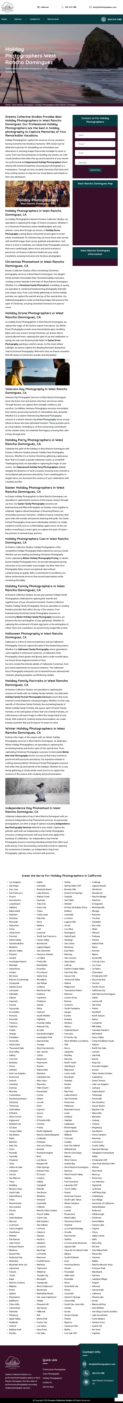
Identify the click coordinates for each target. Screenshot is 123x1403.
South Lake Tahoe (72, 1199)
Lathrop (68, 965)
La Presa (41, 1228)
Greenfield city (71, 1286)
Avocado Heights (100, 1066)
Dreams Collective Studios (60, 1400)
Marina (67, 1156)
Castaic (68, 1308)
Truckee (96, 918)
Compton (13, 1171)
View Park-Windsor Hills (103, 1163)
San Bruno (41, 1192)
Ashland (68, 1116)
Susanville (97, 958)
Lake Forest (14, 1243)
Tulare (40, 911)
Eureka (67, 1015)
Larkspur (96, 1088)
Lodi (39, 929)
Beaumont (42, 1059)
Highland (41, 1019)
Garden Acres (98, 1322)
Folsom (12, 1272)
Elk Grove (13, 976)
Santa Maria (14, 1109)
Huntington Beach (17, 961)
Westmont (42, 1290)
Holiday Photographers (52, 1378)
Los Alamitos (98, 1181)
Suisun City (69, 976)
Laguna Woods (99, 885)
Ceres (40, 1116)
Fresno (12, 896)
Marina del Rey (99, 1304)
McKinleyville (98, 907)
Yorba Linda (42, 914)
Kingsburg (97, 1127)
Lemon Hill (97, 1001)
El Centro (41, 1174)
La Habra (41, 958)
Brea (39, 1156)
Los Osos (96, 965)
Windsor (68, 1023)
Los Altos (68, 929)
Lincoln (40, 1102)
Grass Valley (98, 1037)
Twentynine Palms (73, 990)
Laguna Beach (71, 1131)
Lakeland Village (99, 1279)
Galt (66, 1044)
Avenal (95, 1070)
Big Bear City (98, 1109)
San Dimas (42, 1308)
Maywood (69, 1070)
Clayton (95, 1228)
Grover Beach (98, 1106)
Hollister (41, 1207)
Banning (68, 954)
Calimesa (96, 1293)
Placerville (97, 1254)
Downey (13, 1088)
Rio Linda (96, 925)
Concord (13, 1059)
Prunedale (69, 1272)
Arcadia (40, 1030)
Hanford (41, 1012)
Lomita (67, 1210)
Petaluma (41, 1001)
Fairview (96, 1275)
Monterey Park (44, 990)
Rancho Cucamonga (18, 979)
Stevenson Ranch (72, 1221)
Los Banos (42, 1160)
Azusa (40, 1113)
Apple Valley (15, 1318)
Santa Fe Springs (72, 1297)
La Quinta (41, 1246)
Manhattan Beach (45, 1293)
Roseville (13, 1019)
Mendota (96, 1116)
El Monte (13, 1113)
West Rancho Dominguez (22, 105)
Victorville (13, 1041)
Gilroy (39, 1008)
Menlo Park (42, 1318)
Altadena (41, 1196)
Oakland (13, 907)
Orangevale (42, 1282)
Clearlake (96, 922)
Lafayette (68, 1051)
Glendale (13, 965)
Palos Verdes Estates (102, 1073)
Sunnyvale (14, 1008)
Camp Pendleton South (103, 1041)
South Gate (14, 1192)
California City (98, 990)
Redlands (13, 1322)
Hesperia (13, 1160)
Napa (11, 1279)
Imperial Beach (71, 1030)
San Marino (97, 1131)
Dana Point (42, 1329)
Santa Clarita (15, 940)
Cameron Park (71, 1326)
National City (43, 1026)
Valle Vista (69, 1275)
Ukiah (94, 929)
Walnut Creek (43, 896)
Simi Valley (14, 1051)
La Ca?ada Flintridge (73, 1228)
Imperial (68, 1225)
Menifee (13, 1142)
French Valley (43, 1214)
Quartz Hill (97, 1326)
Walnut (67, 983)
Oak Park (96, 1055)
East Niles (69, 950)
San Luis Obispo (44, 1145)
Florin (39, 1106)
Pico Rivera (42, 972)
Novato (40, 1066)
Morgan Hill (42, 1163)
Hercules (68, 1033)
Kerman (95, 950)
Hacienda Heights (45, 1033)
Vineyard (41, 1199)
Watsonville (42, 1070)
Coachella (41, 1203)
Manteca (13, 1250)
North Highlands (44, 1131)
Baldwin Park (15, 1329)
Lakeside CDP (70, 1185)
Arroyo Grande (71, 1315)
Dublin (40, 882)
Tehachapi (97, 1095)
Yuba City (41, 904)
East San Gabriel (72, 1145)
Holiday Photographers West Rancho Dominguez (55, 105)
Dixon (67, 1282)
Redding (13, 1185)
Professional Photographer (54, 1369)
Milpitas (13, 1286)
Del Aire (95, 1246)
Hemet (12, 1210)
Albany (67, 1254)
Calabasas (69, 1124)
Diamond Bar (43, 1041)
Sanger (67, 1012)
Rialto (11, 1138)
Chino (12, 1199)
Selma (67, 1088)
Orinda (67, 1268)
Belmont (68, 994)
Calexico (41, 1232)
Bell (38, 1315)
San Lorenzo (70, 958)
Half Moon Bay (99, 1192)
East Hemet (70, 1235)
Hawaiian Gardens (100, 1030)
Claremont (42, 1268)
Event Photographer (51, 1374)
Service (17, 19)
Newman (96, 1138)
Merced (12, 1221)
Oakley (40, 1181)
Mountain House (72, 1109)
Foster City (42, 1322)
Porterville (41, 961)
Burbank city (15, 1124)
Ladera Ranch (70, 1095)
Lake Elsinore (43, 893)
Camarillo (41, 885)
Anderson (96, 1210)
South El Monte (71, 1257)
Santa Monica (15, 1196)
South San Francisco (46, 936)
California (45, 7)
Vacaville (13, 1156)
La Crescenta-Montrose (75, 1243)
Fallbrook (41, 1311)
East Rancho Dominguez (103, 994)
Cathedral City (43, 1077)
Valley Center (98, 1235)
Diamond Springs (100, 1149)
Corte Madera (98, 1318)
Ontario (12, 972)
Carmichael (14, 1308)
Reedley (68, 1055)
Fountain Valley (44, 1023)
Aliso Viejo (42, 1080)
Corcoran (68, 1138)
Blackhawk (97, 1272)
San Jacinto (42, 1051)
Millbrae (68, 1134)
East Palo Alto (70, 972)
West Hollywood (44, 1286)
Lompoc (41, 1178)
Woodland (41, 979)
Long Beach (14, 904)
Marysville (97, 1113)
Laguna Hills (70, 922)
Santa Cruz (42, 976)
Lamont (95, 1051)
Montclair (41, 1250)
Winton (95, 1167)
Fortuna (95, 1124)
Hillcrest (96, 1286)
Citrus (95, 1232)
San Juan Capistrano (46, 1297)
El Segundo (97, 904)
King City (96, 1062)
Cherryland (97, 972)
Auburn (95, 1044)
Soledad (68, 1080)
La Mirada (41, 1138)
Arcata (67, 1311)
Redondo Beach (44, 889)
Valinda (67, 1178)
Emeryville (97, 1098)
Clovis (12, 1066)
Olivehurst (97, 889)
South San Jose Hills (74, 1304)
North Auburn (98, 1015)
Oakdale (68, 1120)
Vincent (95, 983)
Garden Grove (15, 987)
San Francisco (16, 893)
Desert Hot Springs (73, 893)
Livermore (14, 1225)
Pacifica (40, 1239)
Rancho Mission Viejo (102, 1264)
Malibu (95, 1261)
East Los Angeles (17, 1073)
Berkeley (13, 1062)
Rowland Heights (45, 1153)
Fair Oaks (41, 1333)
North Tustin (70, 1062)
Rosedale (68, 1279)
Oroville (67, 1232)
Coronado (69, 1293)
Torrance (13, 1023)
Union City (41, 907)
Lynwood (41, 932)
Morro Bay (97, 1243)
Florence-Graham (45, 954)
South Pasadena (72, 1008)
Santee (40, 1005)
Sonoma (96, 1257)
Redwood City (15, 1257)
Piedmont (96, 1217)
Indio (11, 1214)
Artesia (95, 940)
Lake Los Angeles (100, 1084)
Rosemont (69, 1102)
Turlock (12, 1326)
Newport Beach (16, 1246)
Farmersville (98, 1290)
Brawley (68, 1019)
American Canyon (72, 1196)
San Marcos (14, 1178)
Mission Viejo (15, 1189)
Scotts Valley (98, 1145)
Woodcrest (97, 893)
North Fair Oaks (99, 1048)
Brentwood (42, 943)
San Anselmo (98, 1102)
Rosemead (42, 1091)
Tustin (12, 1275)
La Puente (41, 1254)
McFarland (97, 1033)
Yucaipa (40, 1044)
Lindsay (95, 1120)
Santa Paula (69, 936)
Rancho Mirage (99, 896)
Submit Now (95, 170)
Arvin (66, 1261)
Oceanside (14, 983)
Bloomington (70, 1127)
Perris (12, 1290)
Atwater (68, 904)
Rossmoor (97, 1178)
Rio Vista (96, 1329)
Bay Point (68, 1091)
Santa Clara (14, 1044)
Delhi (94, 1239)
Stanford (96, 900)
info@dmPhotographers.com (105, 7)
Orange (12, 1033)
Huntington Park (44, 1037)
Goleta (67, 882)
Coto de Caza (98, 961)
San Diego (14, 885)
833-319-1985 (70, 7)
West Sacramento (45, 1048)
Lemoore (68, 1005)
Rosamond (69, 1214)
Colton (40, 1055)
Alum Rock (97, 1171)
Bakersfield (14, 911)
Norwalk (13, 1153)
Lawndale (68, 914)
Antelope (41, 1142)
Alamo (95, 1019)
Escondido (14, 1012)
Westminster (15, 1203)
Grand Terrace (98, 1080)
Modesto (13, 947)
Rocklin (12, 1333)
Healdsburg (97, 1196)
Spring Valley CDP (72, 885)
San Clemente (43, 950)
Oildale (40, 1300)
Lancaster (14, 990)
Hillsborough (98, 1214)
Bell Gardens (43, 1221)
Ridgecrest (69, 987)
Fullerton (13, 1026)
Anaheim (13, 914)
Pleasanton (14, 1297)
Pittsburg (13, 1315)
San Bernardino (16, 943)
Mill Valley (96, 1026)
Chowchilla (69, 1300)
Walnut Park (97, 943)
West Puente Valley (73, 1174)
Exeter (95, 1300)
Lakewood (14, 1268)
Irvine (11, 929)
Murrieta (13, 1091)
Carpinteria (97, 1077)
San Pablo (69, 900)
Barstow (68, 1059)
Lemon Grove (70, 997)
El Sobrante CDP (99, 976)
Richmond (14, 1077)
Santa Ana (14, 925)
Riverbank (69, 1077)
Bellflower (14, 1300)
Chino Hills (14, 1304)
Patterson (69, 1106)
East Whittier (98, 1308)
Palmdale (13, 994)
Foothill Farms (43, 1261)
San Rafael (42, 983)
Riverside (13, 922)
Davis (39, 922)
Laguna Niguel (43, 947)
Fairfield (13, 1070)
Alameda (13, 1311)
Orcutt (67, 925)
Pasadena (13, 1037)
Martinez (41, 1264)
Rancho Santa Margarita (48, 1134)
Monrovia (41, 1257)
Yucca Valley (70, 1189)
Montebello (42, 965)
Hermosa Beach (72, 1264)
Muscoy (96, 1174)
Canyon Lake (98, 1225)
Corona (12, 1005)
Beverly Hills (70, 889)
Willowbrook (70, 1149)
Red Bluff (96, 1012)
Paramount (42, 1062)
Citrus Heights (16, 1228)
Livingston (97, 1023)
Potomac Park (98, 1268)
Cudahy (68, 1142)
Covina (40, 1095)
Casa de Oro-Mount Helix (76, 1250)
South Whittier (43, 1015)
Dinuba (67, 1084)
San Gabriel (42, 1225)
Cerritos (40, 1124)
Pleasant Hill (43, 1304)
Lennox (67, 1207)
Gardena (41, 994)
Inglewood (14, 1120)
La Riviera (96, 1189)
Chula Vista (14, 932)
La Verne (68, 918)
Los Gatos (41, 1326)
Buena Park (14, 1254)
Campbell (41, 1185)
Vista (11, 1163)
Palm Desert (42, 1088)
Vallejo (12, 1055)
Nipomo (68, 1322)
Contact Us (35, 19)
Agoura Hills (70, 1246)
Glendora (41, 1073)
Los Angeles (15, 882)
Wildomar (41, 1272)
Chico (12, 1149)
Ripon (94, 947)
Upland (12, 1293)
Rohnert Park (43, 1171)
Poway (40, 1127)
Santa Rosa (14, 968)
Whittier (13, 1235)
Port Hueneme (71, 1181)
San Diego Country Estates (104, 1311)
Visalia (12, 1030)
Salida (95, 997)
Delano (40, 1098)
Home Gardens (99, 1134)
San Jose (13, 889)
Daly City (13, 1145)
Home (4, 19)
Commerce (97, 1142)
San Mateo (14, 1134)
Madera (40, 925)
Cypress (41, 1109)
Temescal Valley (72, 979)
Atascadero (69, 961)
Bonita (95, 1059)
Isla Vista (96, 1005)
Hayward (13, 1001)
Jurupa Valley (15, 1131)
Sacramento (15, 900)
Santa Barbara (15, 1217)
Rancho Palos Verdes (47, 1210)
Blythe (67, 1329)
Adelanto (41, 1243)
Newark (40, 1149)
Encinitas (41, 968)
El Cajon (13, 1127)
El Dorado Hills (43, 1120)
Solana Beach (98, 1091)
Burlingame (69, 932)
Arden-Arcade (15, 1167)
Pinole (67, 1290)
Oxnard (12, 958)
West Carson (70, 1160)
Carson (12, 1174)
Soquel (95, 1282)
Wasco (67, 1026)
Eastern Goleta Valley (74, 968)
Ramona (68, 1171)
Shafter (67, 1239)
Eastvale (41, 900)
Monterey (69, 947)
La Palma (96, 968)
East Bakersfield (99, 1250)
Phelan (67, 1318)
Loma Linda (69, 1073)
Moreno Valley (16, 950)
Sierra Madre (98, 1221)
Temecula (14, 1106)
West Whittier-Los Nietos (76, 1041)
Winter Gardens (71, 1203)
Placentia (41, 1084)
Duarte (67, 1192)
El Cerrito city (70, 1037)
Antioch (12, 1080)
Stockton (13, 918)
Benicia (67, 1001)
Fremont (13, 936)
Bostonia (96, 914)
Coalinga (96, 882)
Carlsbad (13, 1084)
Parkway (96, 936)
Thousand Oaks (16, 1048)
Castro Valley (43, 940)
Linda (66, 1113)
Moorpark (41, 1279)
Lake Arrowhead (99, 1315)
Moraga (95, 911)
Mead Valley (70, 1217)
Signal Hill (96, 1185)
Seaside (68, 896)
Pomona (13, 1015)
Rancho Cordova (17, 1282)
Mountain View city (18, 1264)
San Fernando (70, 1098)
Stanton (40, 1235)
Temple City (42, 1275)
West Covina (15, 1116)
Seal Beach (69, 1066)
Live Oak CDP (70, 1333)
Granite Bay (69, 1163)
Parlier (95, 1008)
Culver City (42, 1217)
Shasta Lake (98, 1297)
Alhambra (13, 1261)
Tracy (11, 1181)
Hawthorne (14, 1232)
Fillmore (96, 932)
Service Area (53, 19)
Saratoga (68, 940)
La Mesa (41, 987)
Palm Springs (43, 1167)
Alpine (95, 954)
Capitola (96, 1333)
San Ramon (14, 1239)
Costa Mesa (15, 1095)
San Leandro (15, 1207)
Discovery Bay (98, 979)
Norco (67, 1048)
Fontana (13, 954)
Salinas (12, 997)
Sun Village (97, 1199)
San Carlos (69, 943)
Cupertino (41, 997)
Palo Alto (41, 918)
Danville (40, 1189)
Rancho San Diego (73, 1153)
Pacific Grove (98, 987)
